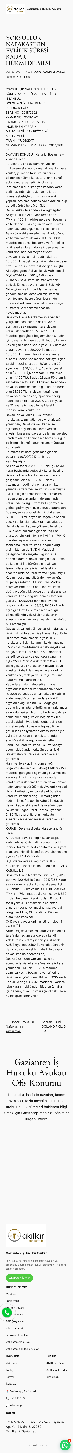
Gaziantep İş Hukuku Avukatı (43, 8)
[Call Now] (6, 1312)
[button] (65, 1445)
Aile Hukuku (23, 76)
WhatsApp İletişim (19, 1277)
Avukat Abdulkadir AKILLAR (50, 71)
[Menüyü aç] (8, 20)
